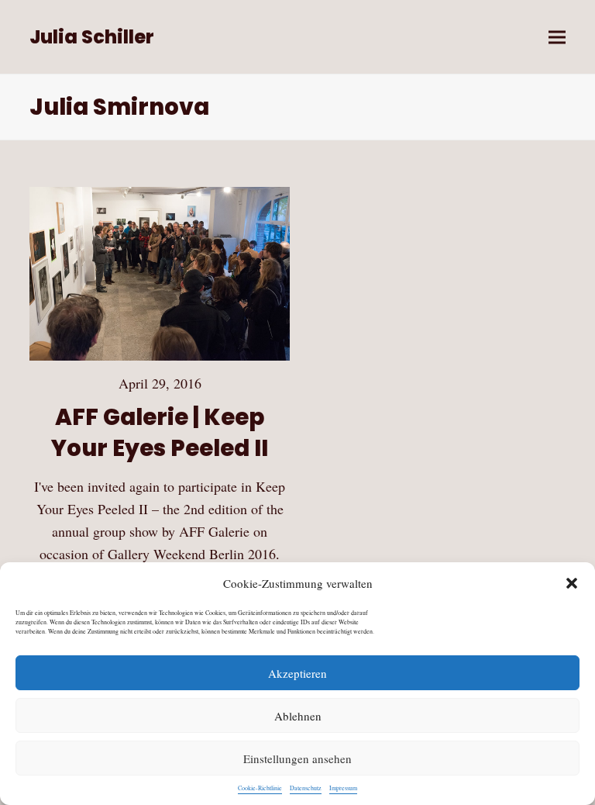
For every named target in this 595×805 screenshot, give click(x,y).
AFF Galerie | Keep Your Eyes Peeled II (159, 432)
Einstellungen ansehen (297, 758)
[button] (572, 583)
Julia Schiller (91, 37)
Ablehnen (298, 716)
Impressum (343, 788)
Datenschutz (306, 788)
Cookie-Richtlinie (260, 788)
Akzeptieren (297, 673)
